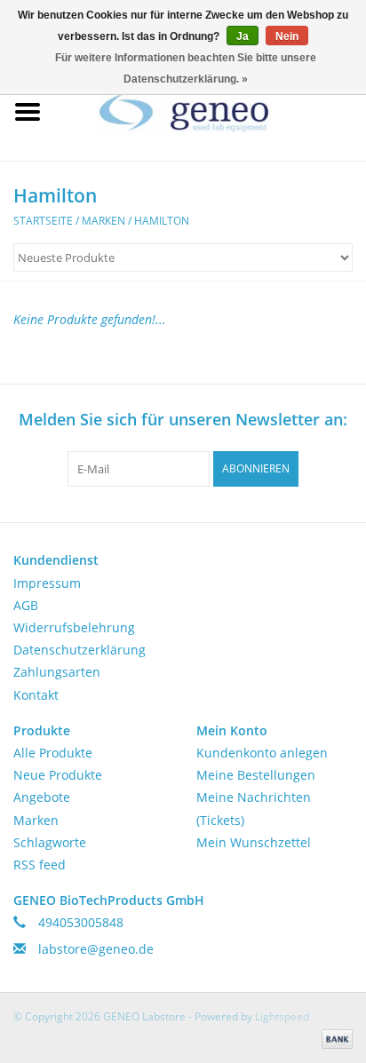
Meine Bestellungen (255, 774)
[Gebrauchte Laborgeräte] (210, 110)
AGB (25, 605)
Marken (103, 220)
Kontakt (36, 694)
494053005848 (80, 922)
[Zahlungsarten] (334, 1038)
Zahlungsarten (56, 671)
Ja (242, 36)
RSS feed (39, 864)
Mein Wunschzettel (253, 842)
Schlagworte (49, 842)
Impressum (47, 583)
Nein (286, 36)
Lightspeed (282, 1016)
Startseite (43, 220)
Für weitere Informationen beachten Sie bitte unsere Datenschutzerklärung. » (185, 68)
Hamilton (161, 220)
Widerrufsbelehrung (74, 627)
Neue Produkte (57, 774)
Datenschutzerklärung (79, 649)
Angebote (41, 797)
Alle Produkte (52, 752)
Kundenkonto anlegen (262, 752)
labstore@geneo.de (96, 948)
